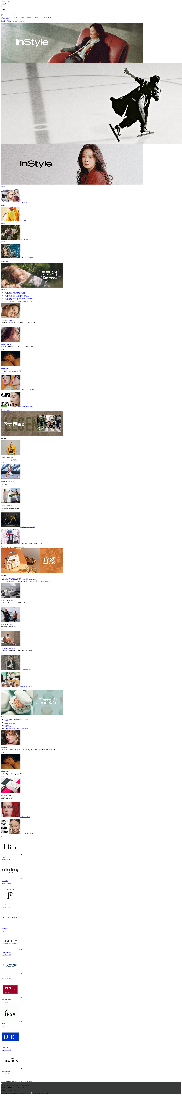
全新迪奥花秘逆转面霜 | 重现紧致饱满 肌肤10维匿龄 (16, 296)
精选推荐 (3, 186)
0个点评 (4, 955)
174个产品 (8, 978)
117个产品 (8, 883)
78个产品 (8, 859)
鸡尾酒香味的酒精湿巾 (6, 795)
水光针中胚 (6, 720)
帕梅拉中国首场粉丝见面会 (7, 481)
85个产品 (8, 1026)
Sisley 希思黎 (5, 881)
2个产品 (8, 1073)
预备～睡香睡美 (5, 368)
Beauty (9, 17)
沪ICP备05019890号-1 (25, 1093)
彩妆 (7, 18)
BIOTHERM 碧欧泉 (6, 952)
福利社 (49, 17)
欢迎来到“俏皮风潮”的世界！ (8, 457)
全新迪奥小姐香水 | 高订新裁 (10, 299)
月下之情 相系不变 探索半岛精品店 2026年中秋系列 (16, 578)
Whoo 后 (4, 904)
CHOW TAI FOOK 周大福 (8, 999)
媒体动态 (27, 1085)
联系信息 (12, 1085)
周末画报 (8, 1081)
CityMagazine (14, 1081)
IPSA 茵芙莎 (5, 1023)
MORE (2, 325)
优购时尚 (3, 21)
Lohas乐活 (20, 1081)
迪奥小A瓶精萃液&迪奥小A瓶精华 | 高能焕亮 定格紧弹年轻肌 (18, 298)
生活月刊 (26, 1081)
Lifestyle (16, 17)
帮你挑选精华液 (5, 747)
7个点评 (4, 978)
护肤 (4, 18)
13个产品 (8, 907)
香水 (4, 722)
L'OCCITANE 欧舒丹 (7, 976)
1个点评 (4, 931)
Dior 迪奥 (4, 857)
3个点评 (4, 907)
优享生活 (12, 21)
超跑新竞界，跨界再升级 (7, 624)
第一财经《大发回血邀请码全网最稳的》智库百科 (15, 719)
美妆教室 (37, 17)
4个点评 (4, 883)
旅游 (9, 20)
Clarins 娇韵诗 (5, 928)
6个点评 (4, 1026)
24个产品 (8, 1002)
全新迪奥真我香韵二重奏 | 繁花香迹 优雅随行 (14, 293)
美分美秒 (7, 21)
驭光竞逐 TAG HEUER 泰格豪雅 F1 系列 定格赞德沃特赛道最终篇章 (20, 579)
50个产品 (8, 931)
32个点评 (4, 859)
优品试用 (29, 17)
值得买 (22, 17)
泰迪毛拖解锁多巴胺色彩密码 (8, 648)
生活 (4, 20)
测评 (2, 18)
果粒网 (30, 1081)
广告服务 (17, 1085)
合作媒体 (22, 1085)
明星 (7, 20)
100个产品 (8, 955)
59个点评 (4, 1002)
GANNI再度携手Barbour (7, 505)
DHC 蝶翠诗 (5, 1047)
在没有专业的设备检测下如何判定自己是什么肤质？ (16, 728)
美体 (9, 18)
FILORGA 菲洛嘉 (6, 1071)
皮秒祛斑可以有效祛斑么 (9, 723)
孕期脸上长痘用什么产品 (9, 726)
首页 (3, 17)
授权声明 (3, 1085)
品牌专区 (45, 17)
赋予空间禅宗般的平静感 (7, 600)
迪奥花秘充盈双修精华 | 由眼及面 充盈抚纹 (14, 292)
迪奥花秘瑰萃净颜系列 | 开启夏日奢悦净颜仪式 (15, 295)
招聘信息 (7, 1085)
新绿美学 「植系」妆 (6, 344)
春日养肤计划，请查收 (6, 320)
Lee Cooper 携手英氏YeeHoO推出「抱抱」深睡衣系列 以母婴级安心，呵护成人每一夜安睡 (26, 581)
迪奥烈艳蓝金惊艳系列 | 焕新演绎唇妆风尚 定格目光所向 (17, 301)
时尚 (2, 20)
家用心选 (17, 21)
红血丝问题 (6, 725)
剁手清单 (22, 21)
